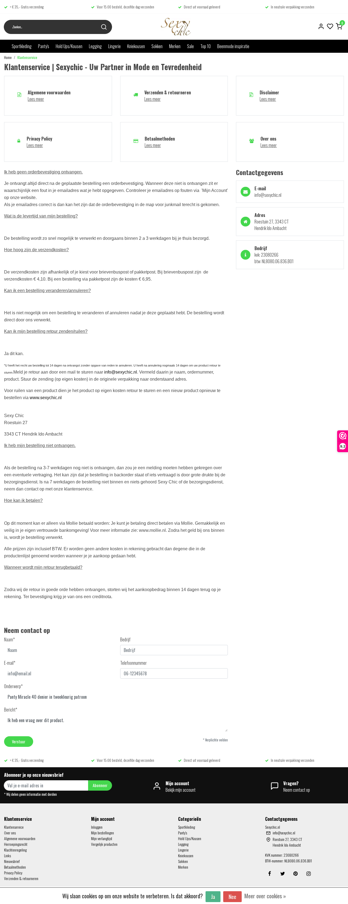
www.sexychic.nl (46, 397)
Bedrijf (125, 639)
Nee (232, 897)
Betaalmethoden (15, 867)
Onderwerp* (13, 686)
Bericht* (10, 709)
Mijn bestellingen (102, 832)
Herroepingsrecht (15, 844)
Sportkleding (22, 46)
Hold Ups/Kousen (69, 46)
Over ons (10, 832)
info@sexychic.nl (120, 372)
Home (8, 57)
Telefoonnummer (133, 663)
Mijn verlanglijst (101, 838)
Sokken (157, 46)
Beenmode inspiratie (233, 46)
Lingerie (114, 46)
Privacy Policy (13, 872)
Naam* (9, 639)
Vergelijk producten (104, 844)
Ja (213, 897)
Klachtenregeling (15, 850)
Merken (175, 46)
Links (7, 855)
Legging (95, 46)
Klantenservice (27, 57)
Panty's (43, 46)
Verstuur (18, 741)
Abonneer (100, 785)
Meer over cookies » (265, 896)
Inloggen (96, 827)
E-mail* (9, 663)
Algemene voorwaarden (19, 838)
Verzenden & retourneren (21, 878)
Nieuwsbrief (12, 861)
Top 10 (205, 46)
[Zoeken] (104, 26)
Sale (190, 46)
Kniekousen (136, 46)
